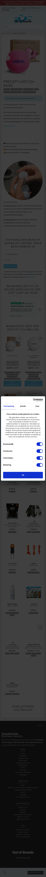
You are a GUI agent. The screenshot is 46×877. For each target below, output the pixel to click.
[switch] (40, 451)
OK (23, 475)
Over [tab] (37, 406)
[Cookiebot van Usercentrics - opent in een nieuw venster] (33, 399)
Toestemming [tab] (8, 406)
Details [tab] (23, 406)
